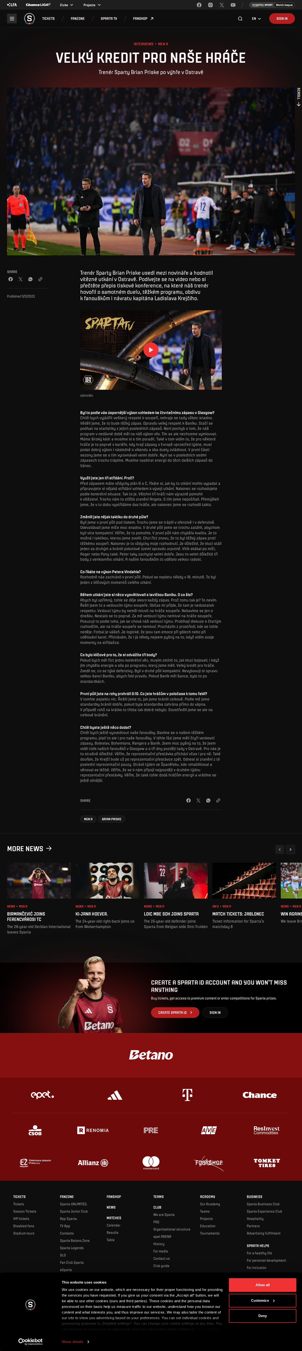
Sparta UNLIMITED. (74, 1204)
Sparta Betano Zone (75, 1240)
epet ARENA (162, 1236)
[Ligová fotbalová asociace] (12, 5)
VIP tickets (21, 1218)
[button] (48, 18)
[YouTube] (233, 5)
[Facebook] (199, 5)
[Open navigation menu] (12, 18)
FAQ (156, 1222)
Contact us (161, 1258)
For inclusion (256, 1267)
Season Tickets (24, 1211)
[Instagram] (210, 5)
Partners (253, 1226)
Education (207, 1226)
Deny (262, 1316)
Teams (205, 1211)
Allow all (263, 1285)
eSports (66, 1270)
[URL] (40, 279)
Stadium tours (23, 1233)
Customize (260, 1300)
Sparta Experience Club (264, 1211)
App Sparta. (69, 1218)
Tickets (18, 1204)
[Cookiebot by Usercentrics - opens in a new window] (30, 1341)
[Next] (290, 849)
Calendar (113, 1225)
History (158, 1244)
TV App (65, 1226)
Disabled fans (23, 1226)
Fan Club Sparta (72, 1262)
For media (160, 1251)
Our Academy (210, 1204)
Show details (72, 1342)
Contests (67, 1233)
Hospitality (255, 1218)
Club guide (161, 1266)
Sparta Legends (72, 1248)
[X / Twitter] (20, 279)
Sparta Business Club (263, 1204)
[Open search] (240, 18)
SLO (63, 1255)
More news (25, 848)
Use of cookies (208, 1329)
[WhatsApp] (30, 279)
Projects (206, 1218)
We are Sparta (164, 1214)
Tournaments (210, 1233)
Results (112, 1232)
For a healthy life (259, 1253)
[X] (222, 5)
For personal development (266, 1260)
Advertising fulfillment (264, 1233)
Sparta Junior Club (74, 1211)
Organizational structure (171, 1229)
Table (111, 1240)
